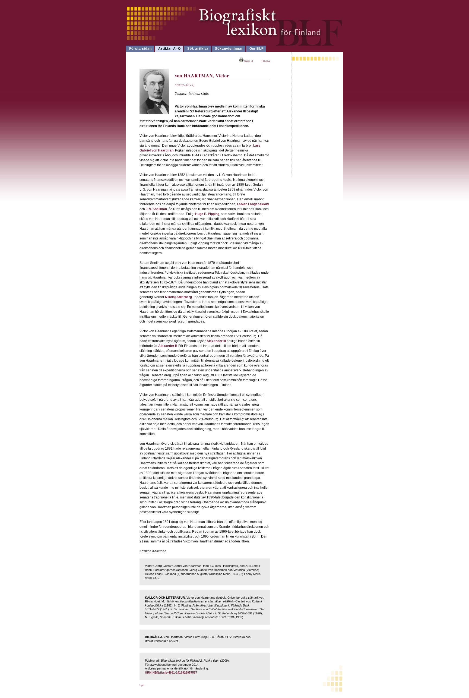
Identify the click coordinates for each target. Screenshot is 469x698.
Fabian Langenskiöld (253, 204)
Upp (142, 685)
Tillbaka (265, 61)
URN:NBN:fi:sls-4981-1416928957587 (171, 672)
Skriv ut (248, 61)
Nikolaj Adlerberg (178, 297)
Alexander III (216, 341)
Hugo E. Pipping (207, 214)
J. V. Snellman (156, 209)
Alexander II (167, 346)
